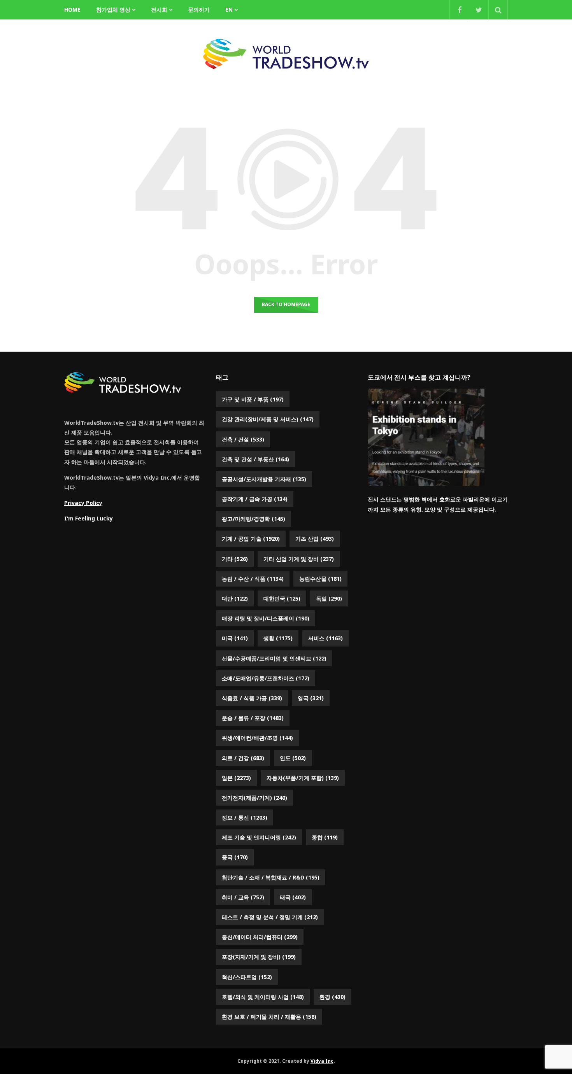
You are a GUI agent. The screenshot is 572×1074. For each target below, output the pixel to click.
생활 (278, 638)
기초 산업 (314, 538)
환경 (332, 996)
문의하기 (199, 9)
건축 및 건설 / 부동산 (255, 459)
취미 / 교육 (243, 897)
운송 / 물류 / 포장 (253, 718)
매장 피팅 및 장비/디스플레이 (265, 618)
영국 (311, 698)
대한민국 (281, 598)
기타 (235, 558)
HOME (72, 9)
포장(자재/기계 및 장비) (259, 956)
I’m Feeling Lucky (88, 518)
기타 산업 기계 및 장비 (298, 558)
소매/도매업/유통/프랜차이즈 (265, 678)
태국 (293, 897)
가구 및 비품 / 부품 (253, 399)
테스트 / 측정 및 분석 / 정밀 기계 (270, 917)
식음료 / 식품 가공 (252, 698)
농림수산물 (320, 578)
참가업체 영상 (113, 9)
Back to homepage (286, 304)
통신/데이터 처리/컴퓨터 (260, 937)
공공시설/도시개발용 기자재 (264, 479)
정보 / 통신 (244, 817)
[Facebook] (459, 9)
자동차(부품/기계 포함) (303, 777)
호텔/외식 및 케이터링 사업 (263, 996)
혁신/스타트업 (247, 977)
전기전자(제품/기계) (254, 797)
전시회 (159, 9)
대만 (235, 598)
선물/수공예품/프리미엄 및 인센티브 (274, 658)
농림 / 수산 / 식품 (253, 578)
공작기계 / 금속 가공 (255, 499)
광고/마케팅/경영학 (253, 518)
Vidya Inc (322, 1061)
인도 (293, 758)
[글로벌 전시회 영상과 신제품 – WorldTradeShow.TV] (286, 54)
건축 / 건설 (243, 439)
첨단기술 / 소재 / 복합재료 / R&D (270, 877)
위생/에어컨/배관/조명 (257, 737)
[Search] (498, 9)
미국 (235, 638)
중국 (235, 857)
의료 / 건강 (243, 758)
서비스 (325, 638)
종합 (325, 837)
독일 (329, 598)
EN (229, 9)
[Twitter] (478, 9)
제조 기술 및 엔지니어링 (259, 837)
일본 (236, 777)
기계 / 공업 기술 (251, 538)
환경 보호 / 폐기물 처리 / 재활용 (269, 1016)
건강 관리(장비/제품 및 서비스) (268, 419)
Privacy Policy (83, 502)
